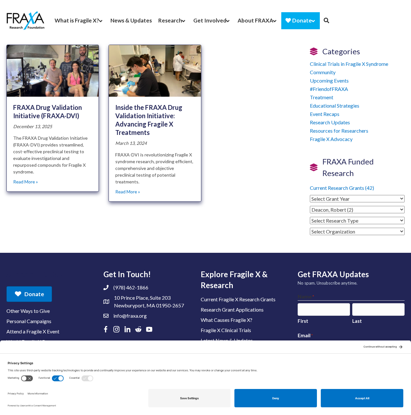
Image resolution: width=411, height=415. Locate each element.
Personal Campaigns (28, 321)
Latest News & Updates (227, 340)
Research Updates (330, 122)
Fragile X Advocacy (331, 139)
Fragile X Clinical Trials (226, 330)
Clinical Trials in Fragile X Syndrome (349, 64)
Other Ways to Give (28, 311)
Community (323, 72)
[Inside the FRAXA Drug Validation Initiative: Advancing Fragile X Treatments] (155, 70)
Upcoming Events (329, 80)
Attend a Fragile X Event (32, 331)
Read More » (25, 181)
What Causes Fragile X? (226, 320)
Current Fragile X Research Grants (238, 299)
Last (357, 321)
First (303, 321)
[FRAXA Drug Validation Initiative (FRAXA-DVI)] (53, 70)
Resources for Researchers (339, 131)
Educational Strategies (334, 105)
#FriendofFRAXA (329, 89)
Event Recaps (324, 114)
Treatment (321, 97)
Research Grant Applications (232, 309)
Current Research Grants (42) (342, 188)
